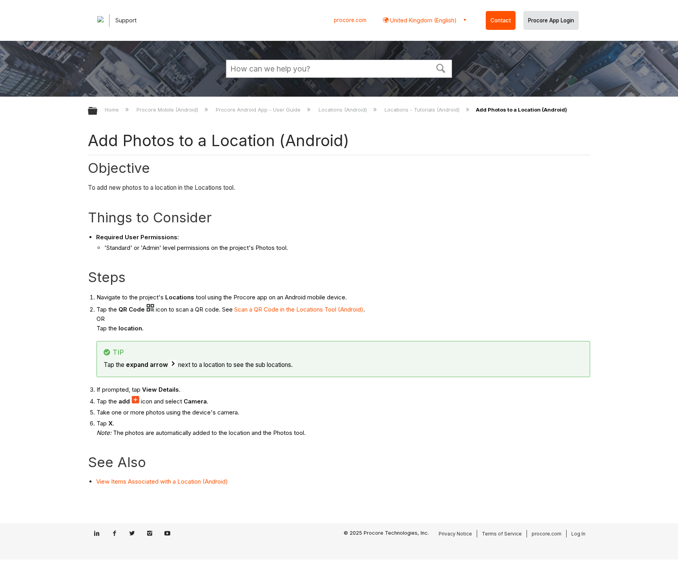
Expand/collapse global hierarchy (97, 111)
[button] (441, 68)
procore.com (350, 20)
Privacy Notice (455, 534)
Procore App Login (551, 20)
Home (112, 109)
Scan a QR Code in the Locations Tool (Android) (298, 309)
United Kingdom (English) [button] (422, 20)
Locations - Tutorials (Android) (423, 109)
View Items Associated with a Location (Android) (162, 481)
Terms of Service (502, 534)
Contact (500, 20)
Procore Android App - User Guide (259, 109)
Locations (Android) (343, 109)
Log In (578, 534)
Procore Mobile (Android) (168, 109)
